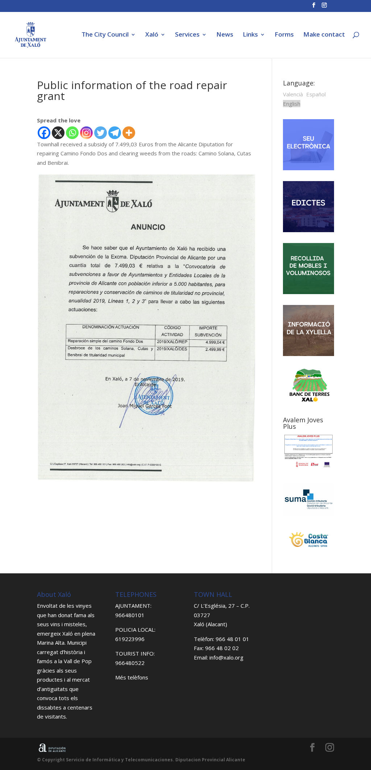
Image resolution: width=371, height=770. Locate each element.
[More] (128, 132)
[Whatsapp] (72, 132)
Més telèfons (131, 677)
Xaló (151, 35)
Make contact (324, 35)
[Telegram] (114, 132)
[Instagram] (86, 132)
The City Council (105, 35)
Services (187, 35)
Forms (284, 35)
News (224, 35)
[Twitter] (100, 132)
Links (250, 35)
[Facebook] (44, 132)
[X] (58, 132)
